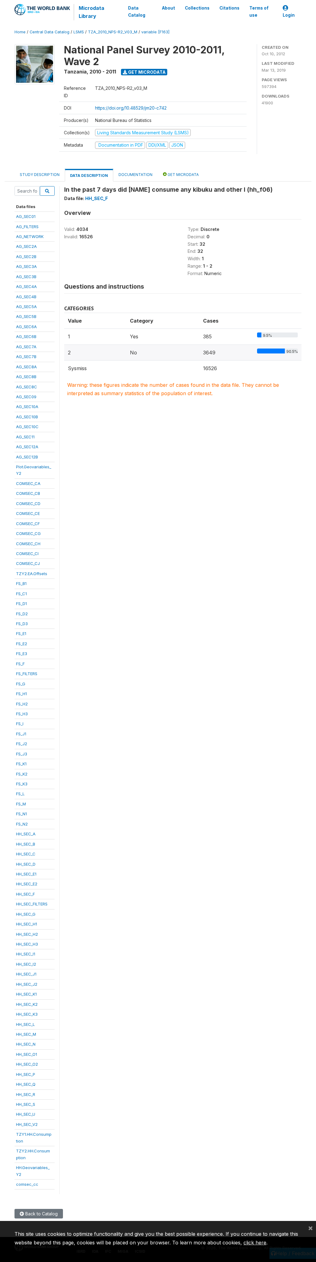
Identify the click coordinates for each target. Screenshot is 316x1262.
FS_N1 (21, 813)
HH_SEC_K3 (27, 1014)
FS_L (20, 793)
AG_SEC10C (27, 426)
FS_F (20, 663)
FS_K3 (21, 783)
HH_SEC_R (25, 1094)
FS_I (19, 723)
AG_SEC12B (27, 456)
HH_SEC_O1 (26, 1054)
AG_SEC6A (26, 326)
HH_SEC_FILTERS (32, 903)
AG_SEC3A (26, 266)
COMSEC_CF (28, 523)
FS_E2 (21, 643)
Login (289, 15)
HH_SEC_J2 (26, 984)
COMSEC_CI (27, 553)
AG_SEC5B (26, 316)
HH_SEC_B (25, 844)
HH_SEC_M (26, 1034)
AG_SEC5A (26, 306)
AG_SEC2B (26, 256)
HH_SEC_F (25, 894)
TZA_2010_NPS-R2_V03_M (112, 32)
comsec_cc (27, 1184)
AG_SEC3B (26, 276)
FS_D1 (21, 603)
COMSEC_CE (28, 513)
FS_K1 (21, 763)
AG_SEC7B (26, 356)
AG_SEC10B (27, 416)
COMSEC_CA (28, 483)
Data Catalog (136, 11)
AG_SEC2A (26, 246)
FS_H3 (22, 713)
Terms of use (258, 11)
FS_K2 (21, 773)
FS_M (21, 803)
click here (254, 1242)
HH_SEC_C (25, 853)
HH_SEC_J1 (26, 974)
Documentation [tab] (135, 174)
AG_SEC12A (27, 446)
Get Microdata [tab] (183, 174)
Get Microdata (146, 72)
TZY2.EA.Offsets (31, 573)
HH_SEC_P (25, 1074)
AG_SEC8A (26, 366)
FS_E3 (21, 653)
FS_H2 (22, 703)
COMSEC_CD (28, 503)
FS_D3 (22, 623)
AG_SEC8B (26, 376)
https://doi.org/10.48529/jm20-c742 (131, 108)
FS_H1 (21, 693)
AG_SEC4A (26, 286)
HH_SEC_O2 (27, 1064)
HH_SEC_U (25, 1114)
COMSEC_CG (28, 533)
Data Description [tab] (89, 175)
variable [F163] (155, 32)
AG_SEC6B (26, 336)
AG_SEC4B (26, 296)
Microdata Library (91, 12)
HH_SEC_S (25, 1104)
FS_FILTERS (26, 673)
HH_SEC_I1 (25, 953)
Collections (197, 8)
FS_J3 (21, 753)
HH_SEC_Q (25, 1084)
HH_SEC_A (25, 833)
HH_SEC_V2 (27, 1124)
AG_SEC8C (26, 386)
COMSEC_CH (28, 543)
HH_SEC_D (25, 864)
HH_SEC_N (25, 1044)
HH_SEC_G (25, 914)
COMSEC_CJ (28, 563)
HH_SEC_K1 (26, 994)
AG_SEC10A (27, 406)
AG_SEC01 (25, 216)
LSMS (78, 32)
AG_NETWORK (30, 236)
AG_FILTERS (27, 226)
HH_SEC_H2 (27, 934)
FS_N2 (22, 823)
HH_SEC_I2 (26, 964)
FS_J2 (21, 743)
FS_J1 (21, 733)
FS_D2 (22, 613)
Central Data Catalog (49, 32)
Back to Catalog (41, 1213)
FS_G (20, 683)
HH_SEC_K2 (27, 1004)
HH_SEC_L (25, 1024)
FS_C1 (21, 593)
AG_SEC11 (25, 436)
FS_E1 (21, 633)
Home (20, 32)
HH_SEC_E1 (26, 873)
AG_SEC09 (26, 396)
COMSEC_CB (28, 493)
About (168, 8)
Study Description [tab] (40, 174)
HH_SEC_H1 (26, 923)
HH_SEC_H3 (27, 944)
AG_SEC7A (26, 346)
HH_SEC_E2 (26, 883)
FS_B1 (21, 583)
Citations (229, 8)
